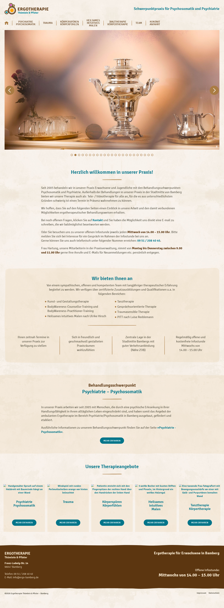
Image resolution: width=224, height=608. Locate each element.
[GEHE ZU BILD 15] (123, 155)
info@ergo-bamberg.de (26, 577)
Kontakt (97, 220)
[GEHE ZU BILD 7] (94, 155)
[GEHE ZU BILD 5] (86, 155)
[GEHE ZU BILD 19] (138, 155)
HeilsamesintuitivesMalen (93, 23)
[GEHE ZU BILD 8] (97, 155)
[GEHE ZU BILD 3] (79, 155)
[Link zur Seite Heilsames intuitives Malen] (156, 489)
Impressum (201, 593)
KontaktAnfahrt (155, 23)
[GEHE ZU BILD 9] (101, 155)
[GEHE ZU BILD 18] (134, 155)
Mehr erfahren (112, 440)
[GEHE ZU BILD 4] (83, 155)
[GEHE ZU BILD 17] (130, 155)
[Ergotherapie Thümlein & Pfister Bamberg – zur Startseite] (26, 9)
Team (139, 22)
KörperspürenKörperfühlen (69, 23)
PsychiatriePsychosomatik (25, 23)
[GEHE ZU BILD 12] (112, 155)
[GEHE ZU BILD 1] (72, 155)
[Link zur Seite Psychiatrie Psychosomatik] (24, 489)
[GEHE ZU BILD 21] (145, 155)
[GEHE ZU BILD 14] (119, 155)
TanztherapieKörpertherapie (117, 23)
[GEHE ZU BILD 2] (75, 155)
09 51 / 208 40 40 (148, 241)
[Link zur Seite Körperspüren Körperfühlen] (112, 489)
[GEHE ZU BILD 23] (152, 155)
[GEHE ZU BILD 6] (90, 155)
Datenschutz (214, 593)
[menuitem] (8, 23)
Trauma (48, 22)
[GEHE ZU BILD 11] (108, 155)
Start (8, 23)
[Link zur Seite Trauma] (68, 489)
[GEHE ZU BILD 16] (127, 155)
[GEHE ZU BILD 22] (149, 155)
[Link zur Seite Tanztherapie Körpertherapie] (199, 490)
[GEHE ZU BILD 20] (141, 155)
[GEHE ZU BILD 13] (116, 155)
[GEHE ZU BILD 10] (105, 155)
